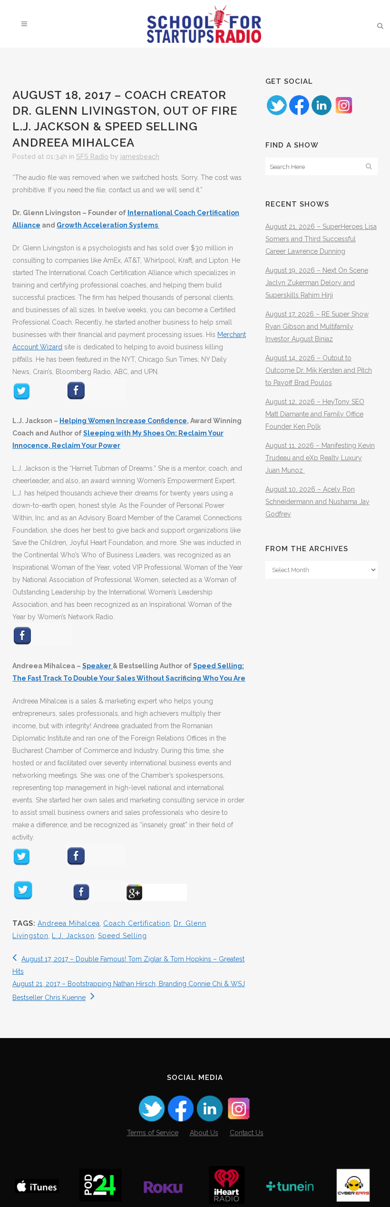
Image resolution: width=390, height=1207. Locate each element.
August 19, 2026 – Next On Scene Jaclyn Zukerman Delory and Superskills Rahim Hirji (316, 283)
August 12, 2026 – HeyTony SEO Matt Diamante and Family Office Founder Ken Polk (314, 414)
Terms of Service (152, 1133)
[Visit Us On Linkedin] (321, 114)
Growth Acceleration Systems (108, 225)
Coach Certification (136, 923)
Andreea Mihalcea (69, 923)
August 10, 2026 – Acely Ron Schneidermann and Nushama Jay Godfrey (317, 501)
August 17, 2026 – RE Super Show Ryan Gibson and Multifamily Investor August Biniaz (317, 326)
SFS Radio (92, 156)
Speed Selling (122, 936)
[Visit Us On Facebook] (299, 114)
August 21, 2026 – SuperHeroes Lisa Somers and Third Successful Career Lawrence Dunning (321, 239)
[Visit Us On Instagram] (343, 114)
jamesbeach (139, 156)
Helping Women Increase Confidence (123, 421)
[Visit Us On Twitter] (276, 114)
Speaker (97, 666)
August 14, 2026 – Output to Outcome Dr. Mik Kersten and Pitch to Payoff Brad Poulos (318, 370)
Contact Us (246, 1133)
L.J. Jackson (73, 936)
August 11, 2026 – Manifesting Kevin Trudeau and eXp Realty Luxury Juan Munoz (320, 458)
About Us (204, 1133)
